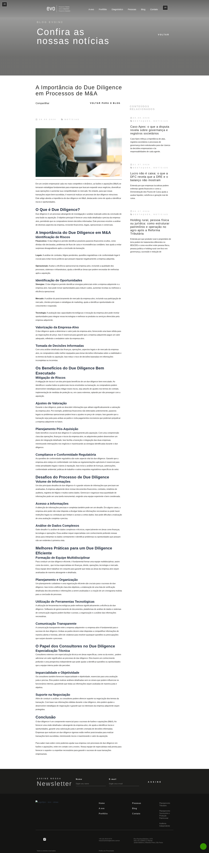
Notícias (72, 119)
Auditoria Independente (164, 824)
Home (102, 803)
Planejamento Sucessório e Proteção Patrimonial (164, 814)
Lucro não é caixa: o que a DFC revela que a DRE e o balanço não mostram (149, 177)
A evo (91, 9)
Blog (143, 9)
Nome (79, 779)
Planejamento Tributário (164, 804)
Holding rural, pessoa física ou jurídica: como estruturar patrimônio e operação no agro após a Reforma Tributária (149, 226)
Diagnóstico (117, 9)
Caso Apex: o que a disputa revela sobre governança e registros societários (149, 130)
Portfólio (103, 9)
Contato (154, 9)
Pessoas (132, 9)
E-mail (112, 779)
